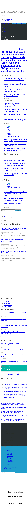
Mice (8, 463)
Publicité (6, 21)
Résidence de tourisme (14, 189)
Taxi (8, 129)
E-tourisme (7, 180)
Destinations (8, 156)
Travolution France (8, 440)
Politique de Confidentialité (11, 427)
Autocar (9, 135)
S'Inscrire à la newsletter (6, 23)
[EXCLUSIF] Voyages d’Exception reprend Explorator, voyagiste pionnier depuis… (15, 84)
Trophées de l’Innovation (12, 18)
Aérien (9, 133)
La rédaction (8, 19)
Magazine (6, 466)
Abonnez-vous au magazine (19, 23)
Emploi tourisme (8, 442)
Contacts (6, 429)
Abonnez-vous (7, 468)
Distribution (8, 100)
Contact (5, 470)
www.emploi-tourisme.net (9, 370)
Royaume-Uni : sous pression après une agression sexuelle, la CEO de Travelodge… (15, 193)
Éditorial (9, 459)
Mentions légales (8, 424)
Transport (7, 125)
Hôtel (8, 185)
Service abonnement (9, 433)
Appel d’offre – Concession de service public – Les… (14, 349)
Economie (9, 450)
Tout (8, 126)
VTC (8, 128)
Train (8, 132)
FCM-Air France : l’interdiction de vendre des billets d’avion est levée (13, 229)
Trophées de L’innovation (10, 467)
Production (7, 75)
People (8, 464)
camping (9, 186)
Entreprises (9, 457)
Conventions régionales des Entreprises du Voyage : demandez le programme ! (15, 104)
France (6, 179)
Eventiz (5, 435)
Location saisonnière (13, 187)
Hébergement (8, 182)
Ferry (8, 130)
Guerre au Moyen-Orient (11, 154)
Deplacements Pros (9, 438)
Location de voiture (13, 136)
